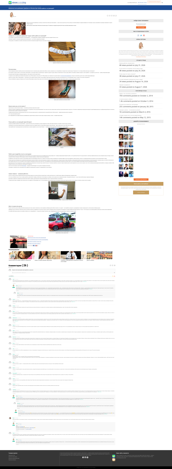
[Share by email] (37, 245)
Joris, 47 (131, 169)
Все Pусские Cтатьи (14, 7)
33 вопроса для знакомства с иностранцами (128, 104)
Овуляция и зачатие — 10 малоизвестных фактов (129, 109)
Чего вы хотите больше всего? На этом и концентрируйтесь (38, 239)
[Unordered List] (19, 272)
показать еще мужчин (141, 179)
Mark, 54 (126, 177)
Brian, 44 (121, 147)
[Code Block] (21, 272)
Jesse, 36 (121, 169)
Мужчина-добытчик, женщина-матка (126, 63)
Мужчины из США (12, 455)
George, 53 (131, 147)
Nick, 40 (126, 162)
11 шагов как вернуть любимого (126, 99)
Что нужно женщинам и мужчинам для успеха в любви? (131, 79)
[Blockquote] (20, 272)
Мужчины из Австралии (13, 456)
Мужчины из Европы (12, 459)
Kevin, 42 (131, 177)
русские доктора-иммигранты (66, 75)
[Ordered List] (17, 272)
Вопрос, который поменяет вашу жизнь (43, 260)
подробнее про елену (141, 56)
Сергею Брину (22, 426)
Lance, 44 (131, 162)
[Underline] (15, 272)
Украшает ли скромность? (124, 84)
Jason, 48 (121, 162)
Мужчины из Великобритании (14, 458)
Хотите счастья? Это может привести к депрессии (20, 260)
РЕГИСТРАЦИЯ (141, 27)
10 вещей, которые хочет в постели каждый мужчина (130, 115)
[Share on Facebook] (33, 245)
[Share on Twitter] (34, 245)
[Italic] (14, 272)
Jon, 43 (121, 140)
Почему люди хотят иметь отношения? (127, 74)
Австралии (24, 165)
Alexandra (21, 397)
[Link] (22, 272)
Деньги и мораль (90, 260)
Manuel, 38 (131, 132)
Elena (21, 294)
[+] (25, 272)
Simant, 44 (126, 147)
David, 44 (126, 132)
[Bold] (12, 272)
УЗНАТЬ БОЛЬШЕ (141, 192)
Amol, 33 (126, 169)
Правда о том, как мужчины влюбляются (127, 93)
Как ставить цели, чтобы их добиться (34, 243)
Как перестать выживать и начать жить (34, 241)
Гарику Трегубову (32, 427)
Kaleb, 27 (131, 140)
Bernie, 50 (121, 177)
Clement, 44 (121, 132)
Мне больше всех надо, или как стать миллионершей (37, 237)
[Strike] (16, 272)
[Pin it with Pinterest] (36, 245)
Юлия (20, 424)
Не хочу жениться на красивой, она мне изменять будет (131, 68)
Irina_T (21, 440)
